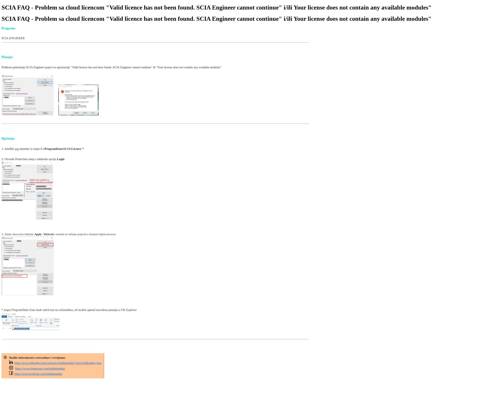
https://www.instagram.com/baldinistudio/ (40, 368)
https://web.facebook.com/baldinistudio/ (38, 373)
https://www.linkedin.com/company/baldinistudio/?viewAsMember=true (57, 363)
